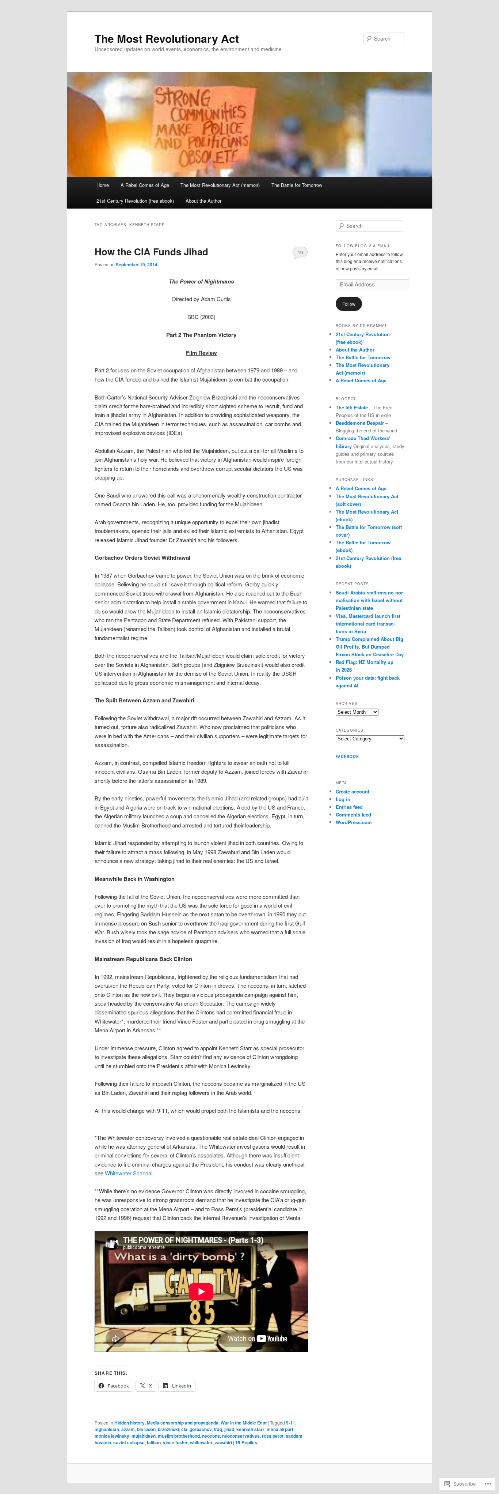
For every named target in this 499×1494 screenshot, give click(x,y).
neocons (211, 1436)
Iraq (218, 1429)
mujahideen (144, 1436)
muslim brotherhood (179, 1436)
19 (300, 252)
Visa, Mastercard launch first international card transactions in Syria (368, 623)
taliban (154, 1442)
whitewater (201, 1442)
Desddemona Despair (360, 422)
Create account (352, 791)
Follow (348, 304)
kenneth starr (250, 1429)
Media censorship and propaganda (182, 1422)
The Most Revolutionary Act (167, 38)
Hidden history (129, 1422)
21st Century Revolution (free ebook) (135, 200)
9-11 (290, 1422)
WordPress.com (354, 822)
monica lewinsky (112, 1436)
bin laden (146, 1429)
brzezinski (168, 1429)
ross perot (272, 1436)
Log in (343, 799)
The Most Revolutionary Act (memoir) (220, 184)
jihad (229, 1429)
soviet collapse (129, 1442)
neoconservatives (241, 1436)
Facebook (347, 756)
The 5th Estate (352, 407)
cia (184, 1429)
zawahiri (223, 1442)
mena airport (280, 1429)
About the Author (203, 200)
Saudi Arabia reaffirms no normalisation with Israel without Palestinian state (370, 600)
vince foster (175, 1442)
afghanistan (107, 1429)
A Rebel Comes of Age (145, 184)
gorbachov (201, 1429)
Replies (246, 1442)
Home (102, 184)
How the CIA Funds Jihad (151, 251)
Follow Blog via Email (363, 245)
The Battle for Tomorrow (296, 184)
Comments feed (353, 814)
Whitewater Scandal (128, 1173)
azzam (128, 1429)
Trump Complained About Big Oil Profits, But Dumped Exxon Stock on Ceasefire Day (370, 646)
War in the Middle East (244, 1422)
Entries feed (349, 806)
